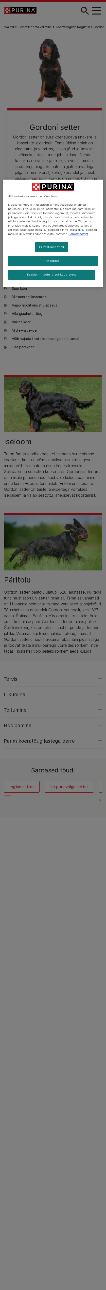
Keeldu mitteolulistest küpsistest (51, 274)
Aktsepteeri (53, 260)
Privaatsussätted (51, 247)
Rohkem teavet (78, 234)
